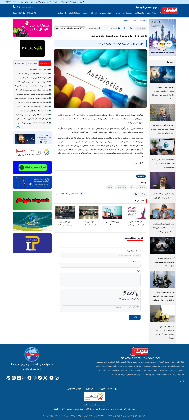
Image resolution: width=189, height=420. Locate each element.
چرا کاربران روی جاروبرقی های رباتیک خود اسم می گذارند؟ (65, 225)
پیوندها (20, 1)
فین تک (94, 13)
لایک (139, 194)
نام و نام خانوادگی (134, 251)
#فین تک (102, 389)
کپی (57, 28)
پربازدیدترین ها (32, 63)
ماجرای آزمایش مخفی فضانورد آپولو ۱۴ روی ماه (34, 73)
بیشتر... (181, 380)
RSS (14, 1)
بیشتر (18, 127)
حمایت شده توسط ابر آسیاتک (94, 405)
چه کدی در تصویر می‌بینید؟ (129, 299)
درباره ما (55, 1)
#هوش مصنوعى (75, 389)
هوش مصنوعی (105, 13)
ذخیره (135, 317)
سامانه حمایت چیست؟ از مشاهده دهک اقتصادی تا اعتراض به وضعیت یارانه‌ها (163, 163)
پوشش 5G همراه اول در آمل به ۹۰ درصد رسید (34, 77)
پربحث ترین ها (19, 63)
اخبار (134, 20)
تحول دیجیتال (29, 1)
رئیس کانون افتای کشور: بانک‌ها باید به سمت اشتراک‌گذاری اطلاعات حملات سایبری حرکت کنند (162, 228)
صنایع (85, 13)
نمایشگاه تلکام (74, 13)
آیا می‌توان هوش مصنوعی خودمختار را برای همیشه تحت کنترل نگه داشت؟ (164, 262)
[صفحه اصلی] (169, 10)
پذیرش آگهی (40, 1)
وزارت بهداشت (121, 187)
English (8, 1)
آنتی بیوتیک (141, 187)
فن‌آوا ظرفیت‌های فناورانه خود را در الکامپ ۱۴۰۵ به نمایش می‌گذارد (136, 225)
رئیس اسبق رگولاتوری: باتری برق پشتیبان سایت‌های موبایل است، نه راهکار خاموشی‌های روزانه (162, 129)
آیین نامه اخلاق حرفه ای (68, 1)
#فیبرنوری (90, 389)
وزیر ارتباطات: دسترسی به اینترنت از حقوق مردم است (32, 98)
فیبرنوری (117, 13)
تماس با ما (81, 1)
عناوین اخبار (139, 13)
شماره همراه (136, 261)
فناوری (110, 187)
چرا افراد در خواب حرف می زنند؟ (39, 69)
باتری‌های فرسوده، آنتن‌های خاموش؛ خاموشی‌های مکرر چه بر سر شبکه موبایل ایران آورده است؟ (163, 296)
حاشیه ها (126, 20)
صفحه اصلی (152, 13)
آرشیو (49, 1)
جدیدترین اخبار (45, 63)
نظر (139, 271)
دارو (131, 187)
